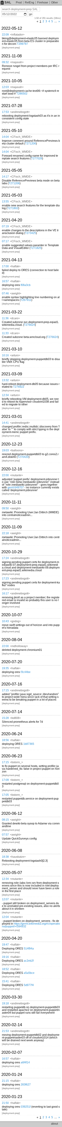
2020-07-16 (11, 684)
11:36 (5, 318)
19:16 (5, 956)
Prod (19, 2)
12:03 (5, 87)
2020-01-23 (11, 1096)
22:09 (5, 34)
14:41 (5, 422)
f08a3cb (25, 285)
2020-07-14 (11, 711)
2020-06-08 (11, 850)
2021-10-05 (11, 80)
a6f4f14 (25, 1062)
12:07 (5, 899)
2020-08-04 (11, 639)
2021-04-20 (11, 220)
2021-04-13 (11, 260)
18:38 (5, 856)
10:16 (5, 355)
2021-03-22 (11, 312)
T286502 (21, 93)
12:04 (5, 916)
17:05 (5, 794)
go (30, 14)
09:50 (5, 508)
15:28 (5, 718)
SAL (7, 2)
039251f (26, 1106)
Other (54, 2)
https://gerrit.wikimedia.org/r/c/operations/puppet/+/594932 (31, 925)
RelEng (29, 2)
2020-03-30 (11, 997)
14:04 (5, 136)
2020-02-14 (11, 1024)
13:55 (5, 201)
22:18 (5, 533)
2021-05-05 (11, 170)
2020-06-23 (11, 756)
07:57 (5, 834)
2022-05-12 (11, 28)
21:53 (5, 1031)
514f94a (29, 948)
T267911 (25, 299)
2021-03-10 (11, 349)
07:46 (5, 293)
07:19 (5, 226)
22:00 (5, 475)
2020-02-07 (11, 1052)
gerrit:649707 (16, 487)
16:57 (5, 281)
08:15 (5, 819)
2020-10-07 (11, 614)
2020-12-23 (11, 444)
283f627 (26, 1084)
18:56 (5, 740)
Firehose (42, 2)
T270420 (23, 456)
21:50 (5, 1102)
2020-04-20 (11, 938)
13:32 (5, 380)
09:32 (5, 62)
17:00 (5, 266)
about (54, 1123)
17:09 (5, 779)
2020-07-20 (11, 661)
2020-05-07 (11, 872)
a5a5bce (29, 972)
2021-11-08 (11, 56)
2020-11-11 (11, 502)
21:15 (5, 1080)
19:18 (5, 1003)
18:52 (5, 969)
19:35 (5, 668)
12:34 (5, 395)
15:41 (5, 981)
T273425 (30, 233)
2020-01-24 (11, 1074)
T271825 (35, 247)
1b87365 (28, 743)
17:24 (5, 558)
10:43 (5, 621)
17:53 (5, 111)
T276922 (18, 386)
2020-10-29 (11, 551)
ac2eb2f (29, 960)
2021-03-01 (11, 416)
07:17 (5, 241)
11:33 (5, 333)
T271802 (12, 208)
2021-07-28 (11, 105)
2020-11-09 (11, 527)
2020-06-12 (11, 813)
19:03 (5, 450)
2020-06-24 (11, 733)
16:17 (5, 593)
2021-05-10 (11, 130)
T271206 (30, 143)
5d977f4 (29, 985)
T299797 (22, 43)
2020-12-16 (11, 469)
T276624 (29, 324)
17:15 (5, 690)
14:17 (5, 176)
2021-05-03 (11, 195)
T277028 (36, 158)
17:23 (5, 578)
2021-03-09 (11, 374)
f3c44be (25, 672)
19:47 (5, 944)
